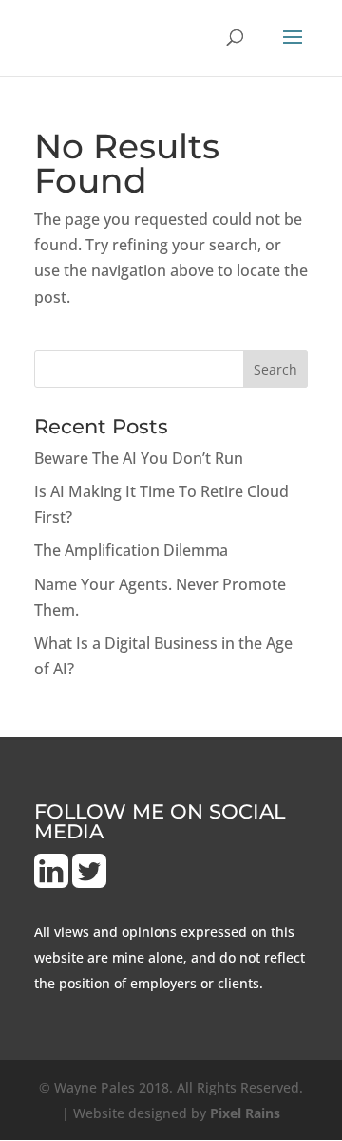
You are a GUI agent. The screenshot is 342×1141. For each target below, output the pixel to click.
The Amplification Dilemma (131, 550)
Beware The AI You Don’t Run (138, 458)
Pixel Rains (245, 1113)
